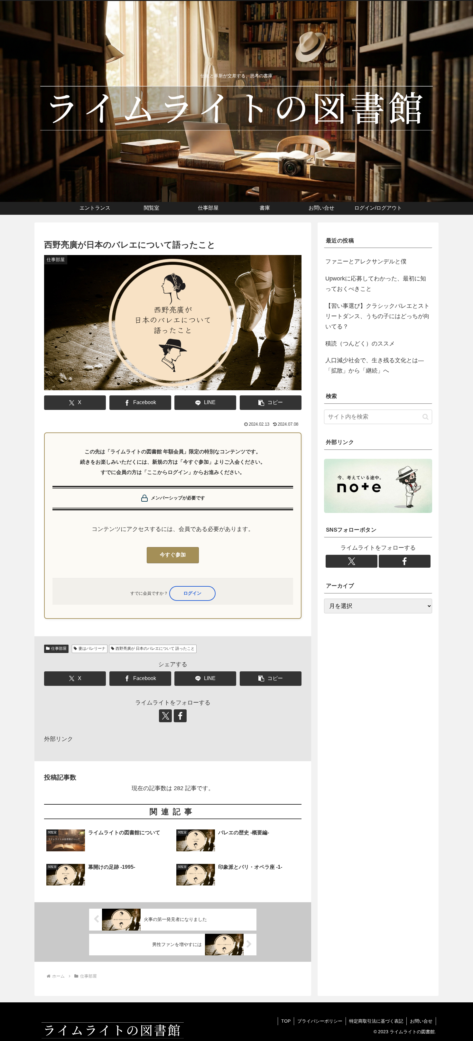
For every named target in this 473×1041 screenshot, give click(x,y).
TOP (286, 1021)
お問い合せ (421, 1021)
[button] (270, 402)
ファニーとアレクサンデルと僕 (365, 261)
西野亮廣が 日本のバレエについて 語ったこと (155, 648)
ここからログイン (192, 593)
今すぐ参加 (173, 555)
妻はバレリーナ (92, 648)
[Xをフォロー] (165, 715)
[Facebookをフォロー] (180, 715)
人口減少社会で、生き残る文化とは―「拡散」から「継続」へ (374, 365)
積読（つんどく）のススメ (360, 343)
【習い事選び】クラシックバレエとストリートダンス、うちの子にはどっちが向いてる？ (377, 316)
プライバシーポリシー (319, 1021)
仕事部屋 (59, 648)
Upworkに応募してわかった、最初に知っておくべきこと (375, 283)
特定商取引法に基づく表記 (376, 1021)
